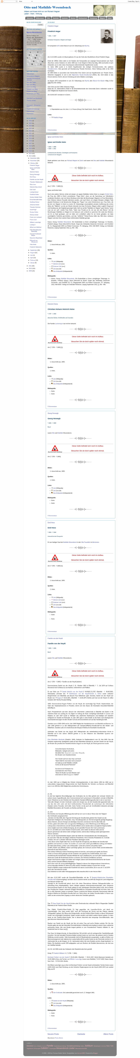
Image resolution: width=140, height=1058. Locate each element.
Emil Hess (51, 522)
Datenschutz (30, 111)
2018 (30, 141)
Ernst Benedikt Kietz (36, 199)
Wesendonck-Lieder (65, 1048)
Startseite (81, 1034)
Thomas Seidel (31, 100)
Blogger (95, 1053)
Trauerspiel (52, 1048)
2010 (30, 268)
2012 (30, 156)
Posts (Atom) (59, 1038)
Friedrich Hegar (53, 26)
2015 (30, 148)
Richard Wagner (72, 160)
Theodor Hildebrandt (36, 182)
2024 (30, 125)
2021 (30, 133)
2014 (30, 151)
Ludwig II (32, 224)
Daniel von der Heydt (59, 1001)
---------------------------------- (35, 96)
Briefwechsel (83, 18)
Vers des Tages (31, 82)
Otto (48, 18)
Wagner (102, 18)
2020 (30, 136)
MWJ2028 (103, 1046)
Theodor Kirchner (35, 207)
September (33, 250)
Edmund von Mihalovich (34, 241)
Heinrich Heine (53, 304)
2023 (30, 128)
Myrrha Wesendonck (34, 32)
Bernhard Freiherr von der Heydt (58, 957)
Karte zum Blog (31, 87)
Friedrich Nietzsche (36, 247)
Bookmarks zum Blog (33, 93)
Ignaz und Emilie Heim (55, 137)
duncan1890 (81, 1053)
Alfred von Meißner (35, 227)
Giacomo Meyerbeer (36, 238)
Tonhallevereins (52, 69)
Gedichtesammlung (60, 1046)
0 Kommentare (52, 130)
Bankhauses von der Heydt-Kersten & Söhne (85, 694)
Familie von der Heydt (55, 638)
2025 (30, 123)
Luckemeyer (59, 323)
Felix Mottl (33, 244)
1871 (58, 46)
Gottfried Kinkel (34, 202)
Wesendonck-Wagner (33, 76)
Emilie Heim (109, 194)
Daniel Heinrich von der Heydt (72, 691)
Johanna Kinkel (34, 204)
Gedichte (65, 18)
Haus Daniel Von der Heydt (61, 903)
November (33, 160)
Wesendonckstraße (81, 1048)
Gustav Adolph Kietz (36, 197)
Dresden (44, 1046)
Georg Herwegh (53, 413)
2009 (30, 271)
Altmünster (95, 542)
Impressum (30, 113)
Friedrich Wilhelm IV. (60, 953)
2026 (30, 120)
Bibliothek (30, 1046)
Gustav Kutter (34, 212)
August (59, 698)
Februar (33, 260)
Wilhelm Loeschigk (76, 959)
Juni (31, 255)
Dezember (33, 158)
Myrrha (87, 46)
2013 (30, 153)
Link (54, 261)
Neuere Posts (53, 1034)
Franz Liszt (33, 219)
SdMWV (45, 1048)
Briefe (35, 1046)
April (31, 257)
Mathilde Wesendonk (64, 222)
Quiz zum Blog (31, 84)
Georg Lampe (34, 214)
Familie (50, 1046)
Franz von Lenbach (36, 217)
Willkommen (40, 18)
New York (109, 1046)
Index (110, 18)
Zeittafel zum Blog (32, 89)
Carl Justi (33, 189)
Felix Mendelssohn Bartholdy (35, 230)
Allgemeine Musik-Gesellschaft (82, 75)
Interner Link (57, 264)
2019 (30, 138)
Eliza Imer (33, 184)
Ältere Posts (108, 1034)
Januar (32, 262)
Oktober (33, 163)
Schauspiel (37, 1048)
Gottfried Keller (34, 194)
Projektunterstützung (33, 109)
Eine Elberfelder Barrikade (56, 739)
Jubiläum (89, 1046)
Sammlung (93, 18)
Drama (39, 1046)
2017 (30, 143)
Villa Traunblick (85, 542)
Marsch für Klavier (99, 81)
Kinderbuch (97, 1046)
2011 (30, 266)
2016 (30, 146)
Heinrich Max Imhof (36, 187)
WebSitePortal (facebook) (34, 98)
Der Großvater (57, 992)
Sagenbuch (30, 1048)
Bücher (73, 18)
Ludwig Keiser (34, 192)
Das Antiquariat (58, 271)
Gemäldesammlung (73, 1046)
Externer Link (57, 266)
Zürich (81, 160)
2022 (30, 131)
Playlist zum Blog (32, 91)
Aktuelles (30, 18)
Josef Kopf (33, 209)
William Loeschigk (35, 222)
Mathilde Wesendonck (70, 542)
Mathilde (56, 18)
